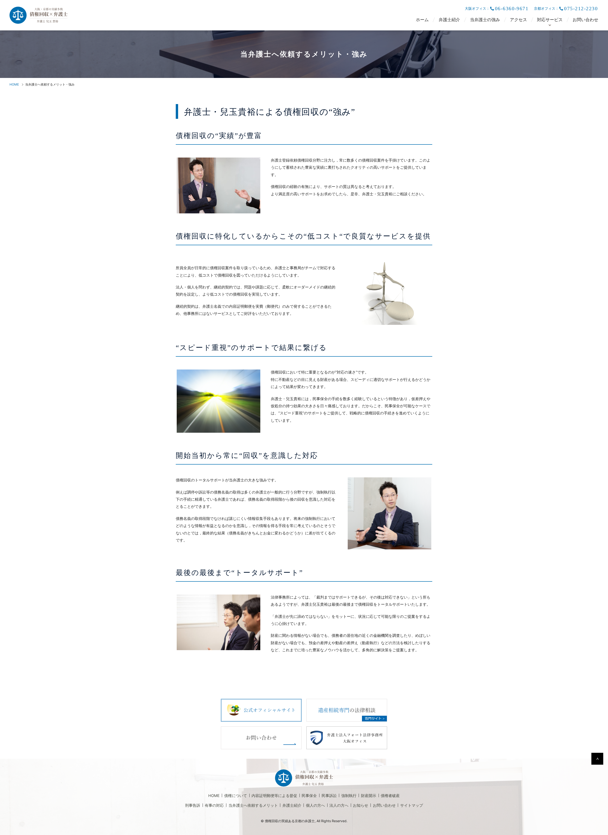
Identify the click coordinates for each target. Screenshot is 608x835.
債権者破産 (390, 795)
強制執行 (348, 795)
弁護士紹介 (449, 19)
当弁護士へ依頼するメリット (253, 805)
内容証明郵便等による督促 (274, 795)
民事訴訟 (329, 795)
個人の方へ (315, 805)
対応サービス (550, 19)
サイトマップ (411, 805)
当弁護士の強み (485, 19)
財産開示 (368, 795)
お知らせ (360, 805)
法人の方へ (338, 805)
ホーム (422, 19)
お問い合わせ (585, 19)
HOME (14, 84)
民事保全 (309, 795)
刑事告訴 (192, 805)
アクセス (518, 19)
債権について (235, 795)
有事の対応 (214, 805)
